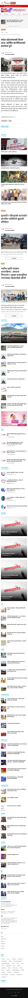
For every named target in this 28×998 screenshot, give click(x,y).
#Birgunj (3, 959)
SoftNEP (15, 995)
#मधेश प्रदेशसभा (4, 121)
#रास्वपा (13, 963)
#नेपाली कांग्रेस (4, 961)
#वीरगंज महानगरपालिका (14, 14)
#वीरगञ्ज (6, 14)
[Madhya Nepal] (14, 10)
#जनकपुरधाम (12, 974)
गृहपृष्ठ (2, 32)
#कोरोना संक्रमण (19, 974)
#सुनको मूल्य (4, 977)
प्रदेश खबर (6, 32)
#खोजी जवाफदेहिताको (15, 970)
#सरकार (18, 966)
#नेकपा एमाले (15, 968)
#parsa (8, 959)
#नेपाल (18, 963)
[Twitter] (12, 992)
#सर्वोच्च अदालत (16, 972)
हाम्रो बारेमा (3, 944)
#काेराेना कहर (9, 972)
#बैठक (10, 121)
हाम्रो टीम (2, 948)
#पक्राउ (3, 970)
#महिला (22, 970)
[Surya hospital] (14, 418)
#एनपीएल (3, 972)
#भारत (3, 966)
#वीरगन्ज (9, 968)
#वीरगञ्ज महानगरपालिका (6, 963)
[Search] (26, 2)
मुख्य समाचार (3, 939)
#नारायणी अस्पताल (5, 974)
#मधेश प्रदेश (14, 959)
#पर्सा (22, 963)
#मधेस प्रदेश (4, 968)
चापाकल (2, 941)
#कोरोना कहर (20, 959)
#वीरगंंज (21, 968)
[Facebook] (9, 992)
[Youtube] (15, 992)
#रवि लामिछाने (8, 966)
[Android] (18, 992)
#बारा (14, 966)
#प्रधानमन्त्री (8, 970)
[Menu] (2, 3)
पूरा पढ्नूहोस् (14, 258)
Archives (3, 946)
